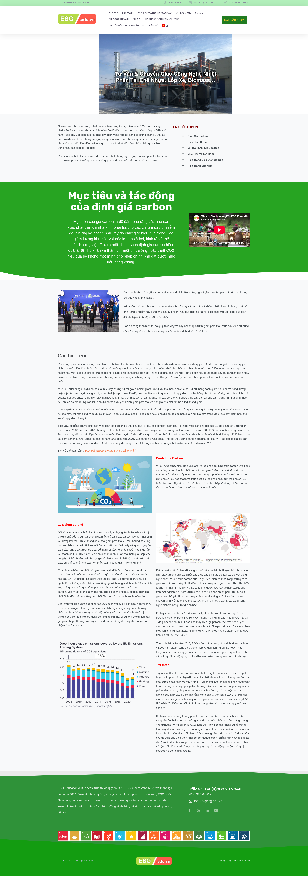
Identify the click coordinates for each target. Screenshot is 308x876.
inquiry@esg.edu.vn (206, 2)
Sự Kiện (137, 19)
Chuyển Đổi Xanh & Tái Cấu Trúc (127, 26)
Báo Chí (153, 26)
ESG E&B (113, 13)
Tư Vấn (199, 13)
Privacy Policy (225, 860)
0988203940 (175, 2)
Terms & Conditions (241, 860)
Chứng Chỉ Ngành (119, 19)
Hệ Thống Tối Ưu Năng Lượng (162, 19)
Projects (128, 13)
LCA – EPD (185, 13)
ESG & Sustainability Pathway (155, 13)
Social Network (239, 2)
